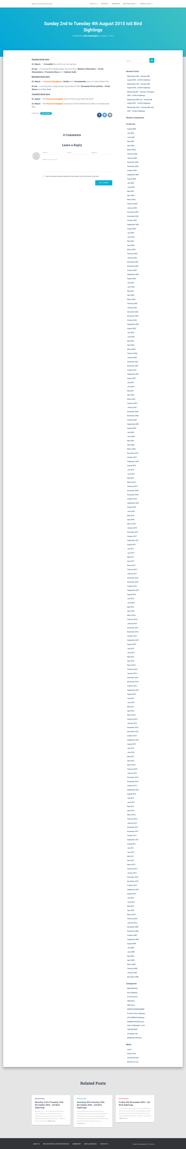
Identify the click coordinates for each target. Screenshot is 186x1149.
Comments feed (133, 1058)
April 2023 (130, 295)
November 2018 (132, 495)
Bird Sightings (46, 113)
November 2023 (132, 266)
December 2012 (132, 777)
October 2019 (132, 457)
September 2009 (133, 939)
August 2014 (131, 694)
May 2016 (130, 607)
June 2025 (131, 187)
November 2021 (132, 366)
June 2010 (131, 902)
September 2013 (133, 740)
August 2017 (131, 544)
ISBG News (131, 1001)
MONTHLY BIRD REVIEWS (135, 1009)
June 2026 (131, 137)
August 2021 (131, 378)
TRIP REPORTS (132, 1029)
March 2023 (131, 299)
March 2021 (131, 399)
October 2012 (132, 785)
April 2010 (130, 910)
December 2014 (132, 677)
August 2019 (131, 465)
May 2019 (130, 478)
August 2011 (131, 844)
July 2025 (130, 183)
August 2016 (131, 594)
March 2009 (131, 964)
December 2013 (132, 727)
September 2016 (133, 590)
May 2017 (130, 557)
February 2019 (132, 486)
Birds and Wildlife (129, 4)
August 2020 (131, 428)
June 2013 (131, 752)
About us (93, 4)
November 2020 (132, 416)
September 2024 (133, 224)
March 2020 (131, 449)
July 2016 (130, 598)
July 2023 (130, 283)
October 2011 (132, 835)
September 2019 (133, 461)
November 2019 (132, 453)
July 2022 (130, 332)
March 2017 (131, 565)
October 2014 (132, 686)
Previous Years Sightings (136, 1013)
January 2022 (132, 357)
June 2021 (131, 386)
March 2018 (131, 524)
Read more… (52, 1121)
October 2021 (132, 370)
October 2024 (132, 220)
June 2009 (131, 952)
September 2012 (133, 790)
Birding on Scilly (146, 4)
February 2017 (132, 569)
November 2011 (132, 831)
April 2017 (130, 561)
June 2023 (131, 287)
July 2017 (130, 549)
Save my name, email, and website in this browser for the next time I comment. (72, 176)
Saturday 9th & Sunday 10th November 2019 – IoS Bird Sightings (91, 1105)
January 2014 (132, 723)
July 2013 (130, 748)
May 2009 (130, 956)
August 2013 (131, 744)
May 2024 (130, 241)
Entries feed (131, 1053)
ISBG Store (131, 1005)
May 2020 (130, 441)
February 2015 (132, 669)
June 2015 (131, 652)
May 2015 (130, 657)
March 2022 (131, 349)
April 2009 (130, 960)
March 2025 (131, 199)
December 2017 (132, 532)
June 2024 (131, 237)
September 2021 (133, 374)
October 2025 (132, 170)
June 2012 (131, 802)
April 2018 (130, 519)
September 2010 (133, 889)
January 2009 (132, 973)
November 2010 (132, 881)
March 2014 (131, 715)
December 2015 (132, 628)
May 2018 (130, 515)
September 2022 (133, 324)
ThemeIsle (150, 1144)
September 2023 (133, 274)
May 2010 (130, 906)
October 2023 (132, 270)
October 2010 (132, 885)
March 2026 (131, 150)
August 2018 (131, 507)
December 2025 (132, 162)
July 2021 (130, 382)
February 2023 (132, 303)
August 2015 (131, 644)
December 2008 (132, 977)
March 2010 (131, 914)
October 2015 (132, 636)
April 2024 (130, 245)
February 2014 (132, 719)
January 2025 (132, 208)
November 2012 (132, 781)
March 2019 (131, 482)
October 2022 (132, 320)
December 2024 (132, 212)
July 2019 (130, 470)
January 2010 (132, 923)
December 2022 (132, 312)
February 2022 (132, 353)
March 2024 (131, 249)
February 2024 (132, 253)
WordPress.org (132, 1062)
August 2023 (131, 278)
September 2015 (133, 640)
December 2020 (132, 411)
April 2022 (130, 345)
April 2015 (130, 661)
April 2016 (130, 611)
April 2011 (130, 860)
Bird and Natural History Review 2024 (56, 1144)
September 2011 (133, 840)
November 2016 (132, 582)
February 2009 (132, 968)
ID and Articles (132, 997)
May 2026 (130, 141)
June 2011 (131, 852)
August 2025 (131, 179)
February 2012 (132, 819)
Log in (129, 1049)
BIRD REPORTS (132, 988)
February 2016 (132, 619)
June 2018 (131, 511)
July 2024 (130, 233)
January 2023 (132, 308)
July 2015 (130, 648)
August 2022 (131, 328)
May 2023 (130, 291)
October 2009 (132, 935)
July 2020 (130, 432)
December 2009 (132, 927)
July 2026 (130, 133)
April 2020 (130, 445)
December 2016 (132, 578)
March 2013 (131, 765)
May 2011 (130, 856)
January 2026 (132, 158)
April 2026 (130, 145)
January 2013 (132, 773)
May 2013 (130, 756)
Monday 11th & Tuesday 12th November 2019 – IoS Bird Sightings (49, 1105)
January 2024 (132, 258)
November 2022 (132, 316)
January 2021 (132, 407)
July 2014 (130, 698)
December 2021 (132, 362)
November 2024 (132, 216)
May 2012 (130, 806)
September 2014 (133, 690)
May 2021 (130, 391)
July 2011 (130, 848)
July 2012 (130, 798)
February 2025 (132, 204)
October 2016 (132, 586)
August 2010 (131, 894)
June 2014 (131, 702)
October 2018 (132, 499)
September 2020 (133, 424)
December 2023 (132, 262)
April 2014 (130, 711)
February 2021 (132, 403)
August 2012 (131, 794)
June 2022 (131, 337)
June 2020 (131, 436)
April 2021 (130, 395)
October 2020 (132, 420)
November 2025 (132, 166)
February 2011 (132, 869)
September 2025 (133, 175)
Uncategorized (132, 1034)
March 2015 (131, 665)
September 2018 (133, 503)
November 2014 (132, 682)
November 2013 (132, 731)
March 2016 (131, 615)
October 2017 (132, 536)
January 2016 (132, 623)
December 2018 (132, 490)
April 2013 (130, 761)
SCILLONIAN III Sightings (135, 1017)
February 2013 (132, 769)
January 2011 (132, 873)
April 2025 (130, 195)
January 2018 (132, 528)
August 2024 (131, 229)
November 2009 (132, 931)
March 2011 (131, 864)
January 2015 (132, 673)
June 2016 (131, 603)
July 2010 (130, 898)
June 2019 (131, 474)
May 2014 (130, 707)
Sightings (104, 4)
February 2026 (132, 154)
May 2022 (130, 341)
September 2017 (133, 540)
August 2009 (131, 943)
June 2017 (131, 553)
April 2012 (130, 810)
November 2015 (132, 632)
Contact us (104, 1144)
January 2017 (132, 574)
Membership (116, 4)
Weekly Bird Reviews (134, 1038)
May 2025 (130, 191)
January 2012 (132, 823)
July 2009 (130, 948)
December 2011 (132, 827)
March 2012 (131, 815)
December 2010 (132, 877)
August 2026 (131, 129)
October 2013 (132, 736)
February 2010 (132, 919)
